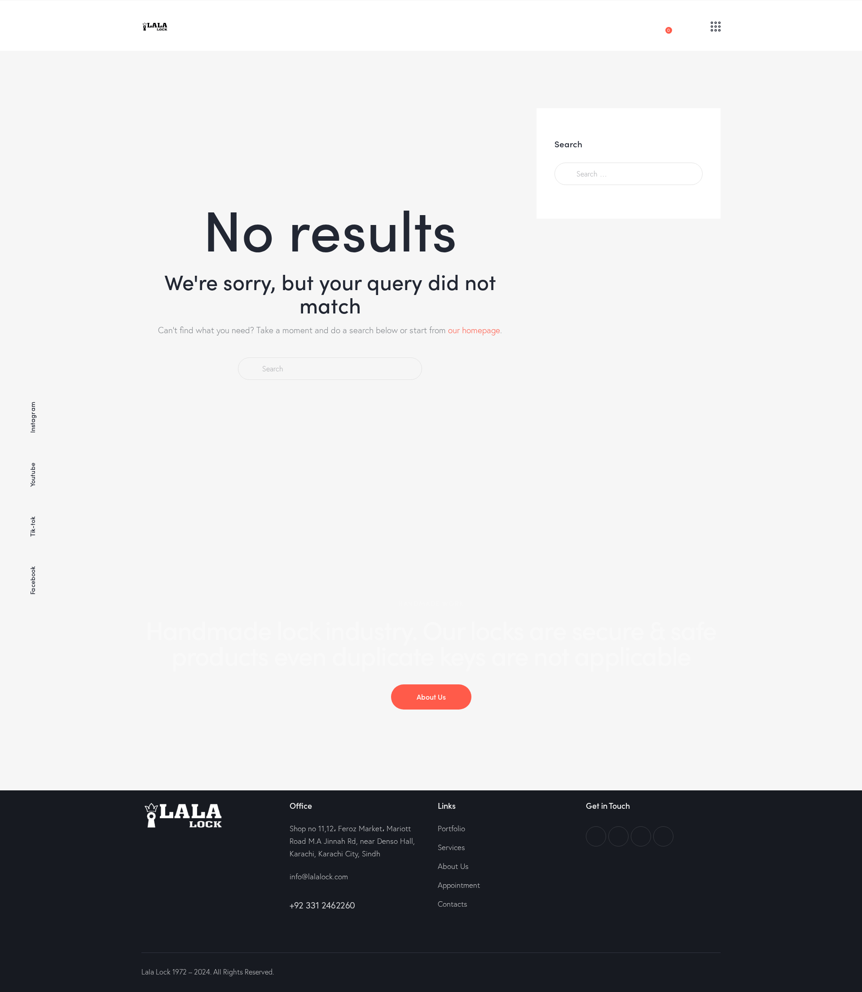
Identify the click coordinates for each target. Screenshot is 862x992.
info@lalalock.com (319, 876)
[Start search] (249, 368)
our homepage (474, 330)
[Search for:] (628, 173)
